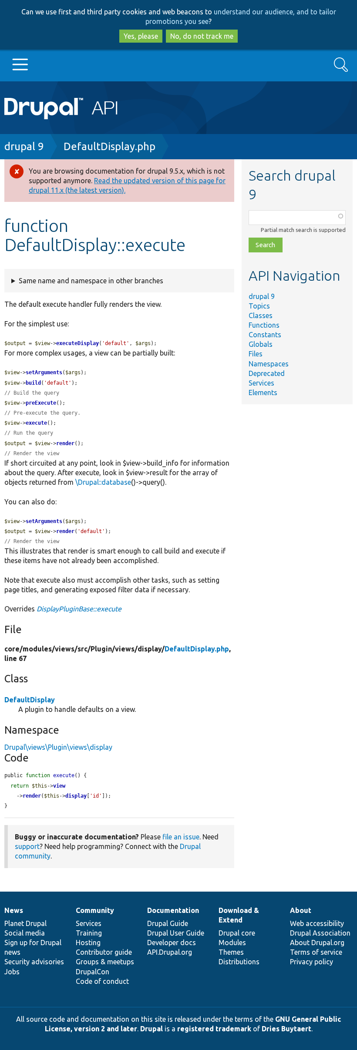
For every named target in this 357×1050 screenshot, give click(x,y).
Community (95, 910)
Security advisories (34, 962)
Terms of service (316, 952)
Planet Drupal (25, 923)
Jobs (12, 972)
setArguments (44, 372)
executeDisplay (77, 343)
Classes (261, 315)
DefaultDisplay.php (109, 146)
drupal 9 (24, 146)
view (59, 786)
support (27, 846)
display (76, 796)
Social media (24, 933)
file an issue (180, 837)
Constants (265, 335)
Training (89, 933)
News (13, 910)
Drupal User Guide (175, 933)
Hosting (88, 942)
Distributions (239, 962)
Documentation (173, 910)
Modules (232, 942)
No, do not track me (201, 36)
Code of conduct (102, 981)
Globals (261, 344)
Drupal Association (320, 933)
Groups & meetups (105, 962)
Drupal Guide (167, 923)
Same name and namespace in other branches (91, 281)
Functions (264, 325)
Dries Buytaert (286, 1029)
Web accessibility (317, 923)
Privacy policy (311, 962)
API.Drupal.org (169, 952)
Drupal (151, 1029)
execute (36, 423)
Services (261, 383)
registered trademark (214, 1029)
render (65, 443)
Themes (231, 952)
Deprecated (267, 373)
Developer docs (171, 942)
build (33, 383)
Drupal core (237, 933)
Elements (263, 392)
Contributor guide (104, 952)
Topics (259, 306)
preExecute (41, 403)
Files (256, 354)
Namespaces (269, 364)
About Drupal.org (317, 942)
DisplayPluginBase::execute (79, 609)
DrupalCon (92, 972)
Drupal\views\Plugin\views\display (58, 747)
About (300, 910)
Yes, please (141, 36)
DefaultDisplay (29, 700)
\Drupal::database (103, 482)
